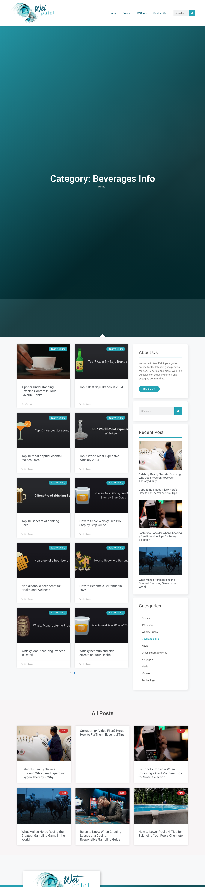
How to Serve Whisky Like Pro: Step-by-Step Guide (100, 523)
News (145, 646)
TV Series (142, 13)
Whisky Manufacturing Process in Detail (43, 653)
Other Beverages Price (154, 653)
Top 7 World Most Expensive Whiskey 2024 (99, 458)
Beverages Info (150, 639)
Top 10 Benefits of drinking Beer (40, 523)
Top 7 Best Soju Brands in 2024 (101, 387)
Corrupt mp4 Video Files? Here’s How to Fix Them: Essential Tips (158, 491)
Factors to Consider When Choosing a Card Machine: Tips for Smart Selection (160, 536)
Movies (146, 673)
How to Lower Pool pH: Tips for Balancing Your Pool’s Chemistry (161, 833)
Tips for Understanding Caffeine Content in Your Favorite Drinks (38, 391)
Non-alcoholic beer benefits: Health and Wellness (41, 588)
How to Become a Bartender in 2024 (100, 588)
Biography (147, 659)
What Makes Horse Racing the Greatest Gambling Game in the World (157, 583)
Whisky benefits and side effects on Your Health (96, 653)
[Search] (192, 13)
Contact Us (159, 13)
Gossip (126, 13)
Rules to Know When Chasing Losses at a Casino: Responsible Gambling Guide (100, 835)
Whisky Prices (150, 632)
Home (113, 13)
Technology (148, 680)
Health (145, 666)
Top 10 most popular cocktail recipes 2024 (41, 458)
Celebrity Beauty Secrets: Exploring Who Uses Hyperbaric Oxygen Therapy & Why (160, 477)
